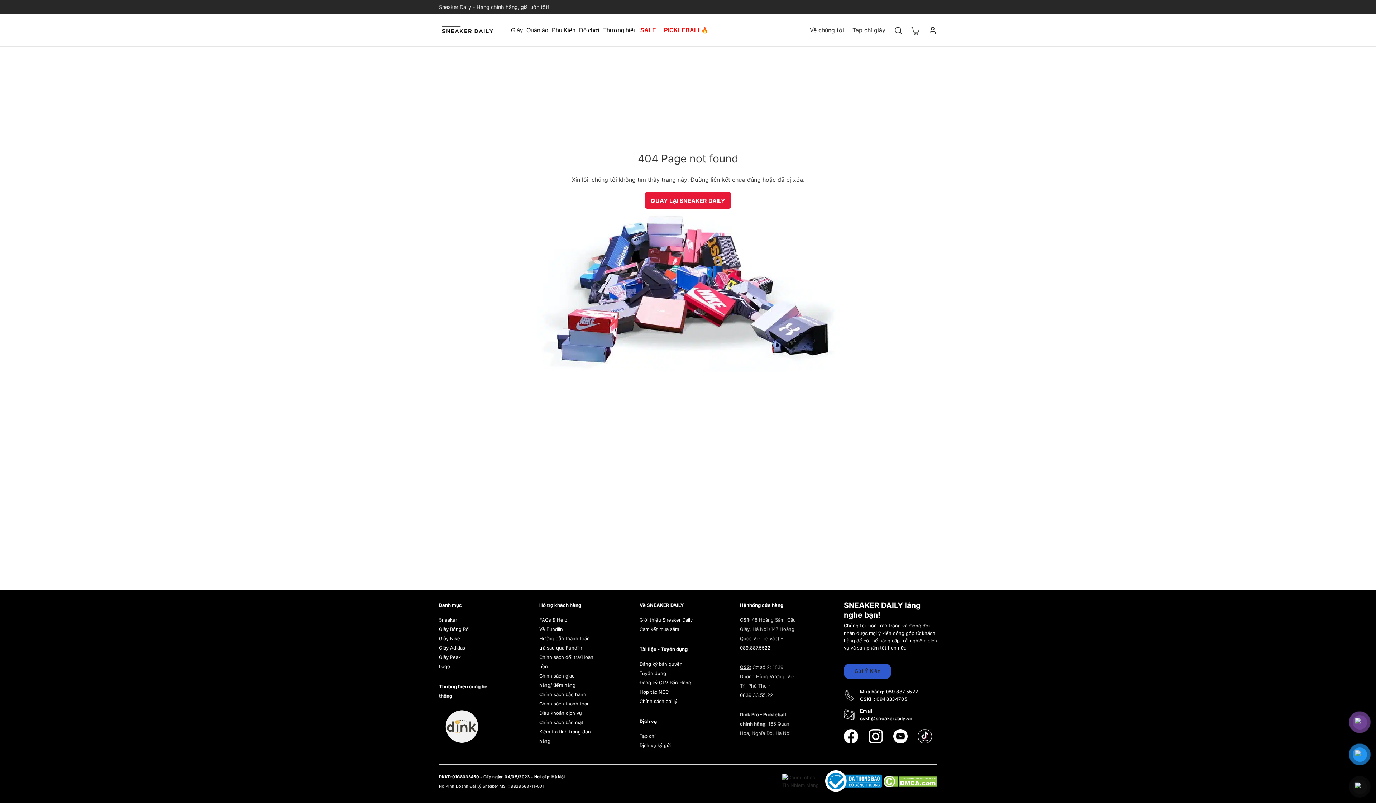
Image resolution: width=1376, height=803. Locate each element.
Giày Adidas (452, 648)
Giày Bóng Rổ (454, 629)
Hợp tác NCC (654, 692)
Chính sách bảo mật (561, 722)
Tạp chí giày (868, 30)
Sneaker (448, 620)
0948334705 (891, 699)
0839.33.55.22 (756, 695)
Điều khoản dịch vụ (560, 713)
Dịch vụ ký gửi (655, 745)
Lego (444, 666)
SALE (648, 30)
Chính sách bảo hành (562, 694)
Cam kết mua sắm (659, 629)
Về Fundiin (551, 629)
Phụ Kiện (563, 30)
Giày (517, 30)
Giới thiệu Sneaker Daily (666, 620)
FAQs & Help (553, 620)
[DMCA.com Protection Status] (910, 781)
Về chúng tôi (827, 30)
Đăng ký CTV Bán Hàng (665, 682)
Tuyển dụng (653, 673)
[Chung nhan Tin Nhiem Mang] (801, 781)
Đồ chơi (589, 30)
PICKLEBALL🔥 (686, 30)
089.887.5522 (755, 648)
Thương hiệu (620, 30)
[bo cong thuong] (854, 781)
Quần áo (537, 30)
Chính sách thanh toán (564, 704)
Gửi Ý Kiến (867, 671)
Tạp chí (647, 736)
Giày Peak (450, 657)
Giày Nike (449, 638)
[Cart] (915, 30)
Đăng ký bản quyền (661, 664)
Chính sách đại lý (658, 701)
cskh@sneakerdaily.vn (886, 718)
